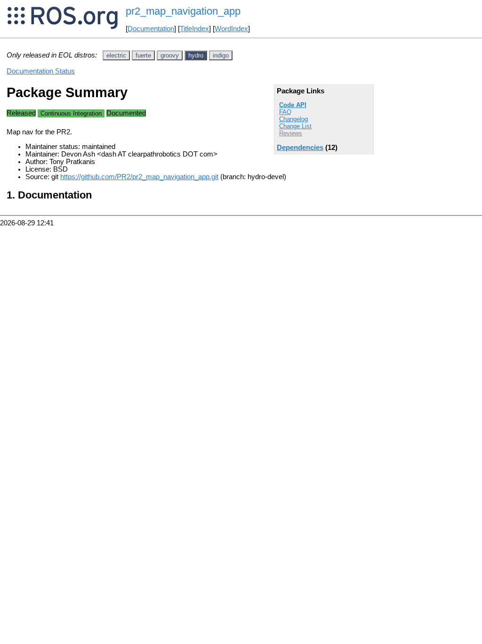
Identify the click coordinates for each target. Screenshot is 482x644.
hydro (195, 55)
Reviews (290, 133)
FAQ (285, 112)
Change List (295, 126)
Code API (292, 104)
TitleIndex (194, 29)
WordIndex (231, 29)
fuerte (143, 55)
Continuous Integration (71, 113)
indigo (221, 55)
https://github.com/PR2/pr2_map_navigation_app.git (139, 177)
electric (116, 55)
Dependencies (300, 147)
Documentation (151, 29)
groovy (170, 55)
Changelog (293, 119)
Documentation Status (41, 71)
